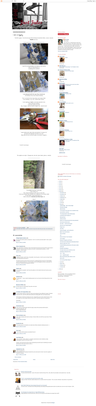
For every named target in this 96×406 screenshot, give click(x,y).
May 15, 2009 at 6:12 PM (21, 281)
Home (34, 359)
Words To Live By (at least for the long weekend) (69, 220)
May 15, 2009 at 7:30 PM (21, 302)
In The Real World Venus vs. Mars (66, 139)
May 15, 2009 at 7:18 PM (21, 288)
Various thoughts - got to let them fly (66, 230)
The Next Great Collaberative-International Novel (69, 241)
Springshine (67, 112)
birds (22, 228)
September (62, 197)
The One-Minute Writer (63, 92)
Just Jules (67, 39)
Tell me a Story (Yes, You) (65, 243)
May (61, 204)
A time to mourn (63, 218)
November (62, 194)
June (61, 202)
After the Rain (62, 208)
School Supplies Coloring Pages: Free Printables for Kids (69, 66)
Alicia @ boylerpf (19, 246)
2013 (60, 184)
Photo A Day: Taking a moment (64, 149)
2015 (60, 182)
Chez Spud (61, 148)
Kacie (17, 330)
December (62, 192)
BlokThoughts (62, 83)
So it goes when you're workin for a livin (67, 250)
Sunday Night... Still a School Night (66, 205)
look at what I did (38, 228)
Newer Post (15, 359)
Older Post (53, 359)
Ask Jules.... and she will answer (66, 223)
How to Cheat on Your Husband (66, 236)
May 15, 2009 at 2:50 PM (21, 272)
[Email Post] (28, 227)
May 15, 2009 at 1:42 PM (21, 251)
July (61, 200)
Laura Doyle (18, 337)
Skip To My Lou (62, 65)
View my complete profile (62, 51)
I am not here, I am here (64, 212)
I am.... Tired (62, 253)
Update (66, 57)
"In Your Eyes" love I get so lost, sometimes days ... (69, 210)
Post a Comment (18, 357)
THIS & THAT (61, 56)
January (61, 266)
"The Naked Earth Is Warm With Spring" (67, 213)
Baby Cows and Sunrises (65, 231)
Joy (60, 235)
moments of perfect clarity (64, 69)
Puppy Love (62, 227)
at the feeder (18, 228)
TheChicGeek (19, 305)
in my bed (30, 228)
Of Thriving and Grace (69, 121)
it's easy (33, 228)
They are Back (62, 233)
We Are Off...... (62, 258)
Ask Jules (62, 228)
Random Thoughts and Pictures (66, 240)
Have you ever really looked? (65, 225)
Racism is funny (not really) (26, 371)
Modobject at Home (63, 120)
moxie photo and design (64, 130)
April (61, 261)
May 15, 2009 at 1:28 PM (21, 242)
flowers (24, 228)
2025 (60, 80)
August (61, 199)
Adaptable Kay (19, 349)
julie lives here (62, 152)
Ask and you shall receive (65, 222)
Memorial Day (62, 217)
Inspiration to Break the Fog (65, 251)
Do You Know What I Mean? (65, 259)
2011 (60, 187)
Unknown (18, 276)
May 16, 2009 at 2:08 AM (21, 319)
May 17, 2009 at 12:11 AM (21, 354)
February (62, 265)
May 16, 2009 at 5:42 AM (21, 326)
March (61, 263)
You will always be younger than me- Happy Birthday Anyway (32, 392)
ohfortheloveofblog (63, 79)
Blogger (53, 402)
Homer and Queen (19, 315)
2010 (60, 189)
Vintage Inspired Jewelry (21, 238)
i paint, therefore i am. (68, 131)
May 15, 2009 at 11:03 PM (21, 311)
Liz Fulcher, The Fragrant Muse (22, 291)
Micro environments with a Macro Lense (67, 256)
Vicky (17, 255)
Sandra (17, 268)
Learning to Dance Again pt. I (65, 215)
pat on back (44, 228)
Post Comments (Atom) (22, 361)
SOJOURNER (62, 111)
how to (27, 228)
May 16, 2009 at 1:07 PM (21, 333)
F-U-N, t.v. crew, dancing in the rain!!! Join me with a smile (32, 378)
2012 (60, 186)
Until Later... (62, 246)
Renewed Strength (63, 207)
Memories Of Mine (19, 284)
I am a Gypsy (62, 238)
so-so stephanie (62, 102)
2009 (60, 191)
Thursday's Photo (68, 93)
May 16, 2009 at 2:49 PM (21, 345)
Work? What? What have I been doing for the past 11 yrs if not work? (34, 385)
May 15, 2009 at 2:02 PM (21, 264)
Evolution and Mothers (64, 248)
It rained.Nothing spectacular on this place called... (69, 245)
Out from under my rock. (69, 103)
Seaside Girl (18, 323)
